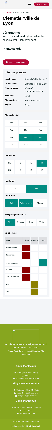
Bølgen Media (35, 426)
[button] (29, 4)
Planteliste (7, 12)
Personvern (26, 354)
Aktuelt (29, 351)
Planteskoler (18, 351)
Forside (10, 351)
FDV (42, 351)
